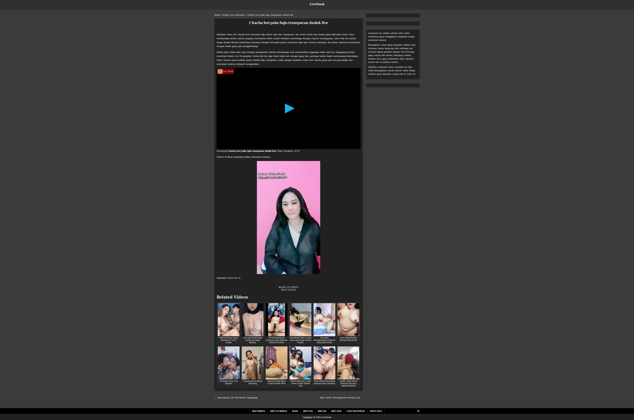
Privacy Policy (376, 411)
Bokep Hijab (308, 411)
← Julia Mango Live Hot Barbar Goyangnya (236, 397)
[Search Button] (418, 411)
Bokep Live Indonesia (233, 15)
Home (217, 15)
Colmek (295, 411)
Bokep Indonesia (258, 411)
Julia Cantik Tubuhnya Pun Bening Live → (341, 397)
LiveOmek (317, 4)
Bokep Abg (322, 411)
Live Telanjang (290, 289)
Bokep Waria (336, 411)
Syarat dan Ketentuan (356, 411)
